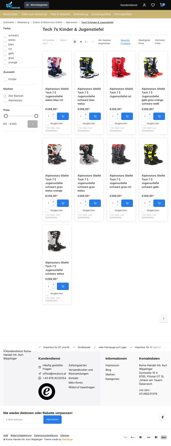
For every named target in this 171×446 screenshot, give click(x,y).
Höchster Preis (160, 42)
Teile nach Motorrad (34, 14)
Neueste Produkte (125, 42)
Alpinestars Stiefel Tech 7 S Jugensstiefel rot (121, 92)
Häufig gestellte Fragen (53, 367)
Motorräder (10, 14)
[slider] (6, 116)
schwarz (13, 35)
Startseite (8, 22)
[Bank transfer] (125, 437)
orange (12, 62)
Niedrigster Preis (144, 42)
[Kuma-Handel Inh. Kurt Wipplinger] (13, 5)
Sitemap (64, 435)
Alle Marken (15, 95)
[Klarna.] (163, 437)
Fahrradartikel (123, 14)
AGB (5, 435)
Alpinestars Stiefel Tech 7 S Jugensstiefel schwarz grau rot (121, 181)
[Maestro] (156, 437)
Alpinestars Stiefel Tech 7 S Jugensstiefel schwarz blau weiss (89, 96)
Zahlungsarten (78, 365)
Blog (108, 369)
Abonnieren (52, 419)
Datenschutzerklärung (46, 435)
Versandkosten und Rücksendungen (81, 371)
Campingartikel (101, 14)
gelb (11, 53)
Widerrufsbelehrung (21, 435)
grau (11, 57)
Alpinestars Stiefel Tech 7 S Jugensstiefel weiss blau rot (57, 94)
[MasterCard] (140, 437)
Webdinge (67, 439)
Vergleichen (56, 123)
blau (11, 44)
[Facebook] (162, 417)
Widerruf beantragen (82, 387)
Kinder (12, 79)
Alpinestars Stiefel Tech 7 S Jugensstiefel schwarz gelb (153, 181)
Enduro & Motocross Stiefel (47, 22)
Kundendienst (129, 5)
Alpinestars (72, 22)
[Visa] (148, 437)
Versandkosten (51, 130)
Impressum (112, 365)
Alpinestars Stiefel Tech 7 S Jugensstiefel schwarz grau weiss (89, 183)
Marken (110, 374)
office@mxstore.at (54, 373)
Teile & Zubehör (60, 14)
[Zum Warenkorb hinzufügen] (63, 116)
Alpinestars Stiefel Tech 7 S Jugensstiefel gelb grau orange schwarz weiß (153, 96)
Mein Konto (76, 382)
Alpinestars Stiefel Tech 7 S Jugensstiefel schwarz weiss (57, 268)
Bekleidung (81, 14)
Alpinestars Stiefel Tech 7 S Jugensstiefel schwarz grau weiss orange (57, 183)
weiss (11, 39)
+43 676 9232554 (54, 378)
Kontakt (73, 378)
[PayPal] (133, 437)
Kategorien (112, 379)
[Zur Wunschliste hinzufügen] (66, 56)
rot (10, 48)
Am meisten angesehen (104, 42)
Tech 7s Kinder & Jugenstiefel (97, 22)
